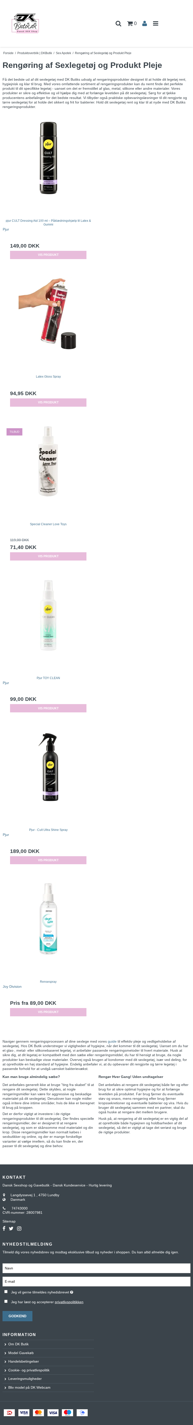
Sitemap (9, 1221)
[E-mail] (96, 1281)
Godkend (17, 1316)
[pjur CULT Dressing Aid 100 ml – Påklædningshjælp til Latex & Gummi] (48, 166)
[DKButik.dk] (32, 23)
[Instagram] (19, 1229)
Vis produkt (48, 255)
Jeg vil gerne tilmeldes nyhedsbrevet (55, 1291)
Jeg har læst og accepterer (47, 1302)
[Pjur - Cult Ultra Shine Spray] (48, 775)
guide (113, 1041)
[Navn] (96, 1268)
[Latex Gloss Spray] (48, 322)
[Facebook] (4, 1229)
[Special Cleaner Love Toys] (48, 470)
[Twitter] (11, 1229)
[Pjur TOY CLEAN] (48, 624)
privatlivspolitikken (69, 1302)
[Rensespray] (48, 927)
